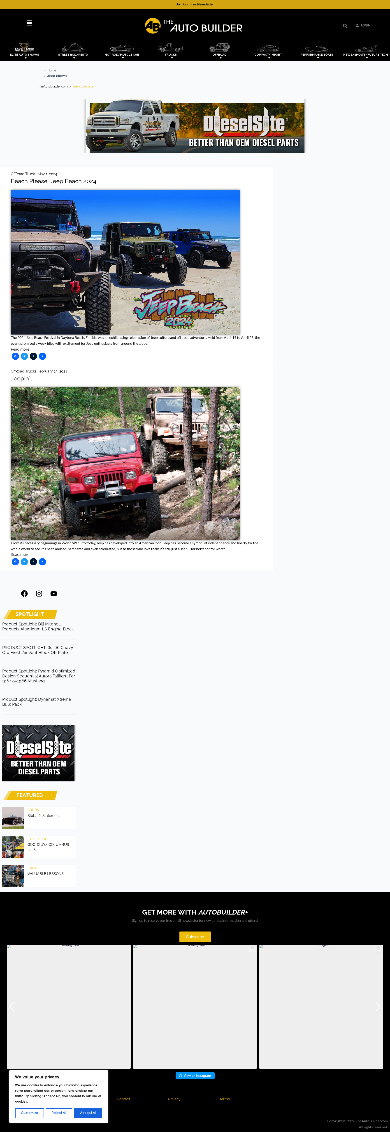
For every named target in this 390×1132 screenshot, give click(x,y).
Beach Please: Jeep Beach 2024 (53, 181)
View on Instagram (197, 1076)
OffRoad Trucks (24, 174)
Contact (123, 1099)
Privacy (174, 1099)
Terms (224, 1099)
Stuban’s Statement (44, 816)
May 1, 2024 (47, 174)
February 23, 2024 (52, 371)
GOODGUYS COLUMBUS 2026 (48, 847)
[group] (69, 1007)
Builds (33, 810)
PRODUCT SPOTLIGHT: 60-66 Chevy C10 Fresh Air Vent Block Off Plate (37, 650)
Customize (29, 1113)
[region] (58, 1096)
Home (51, 70)
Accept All (88, 1113)
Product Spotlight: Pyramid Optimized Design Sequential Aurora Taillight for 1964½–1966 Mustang (38, 676)
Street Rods (38, 839)
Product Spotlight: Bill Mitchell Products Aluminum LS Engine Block (38, 626)
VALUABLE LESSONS (46, 874)
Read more (20, 349)
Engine (33, 868)
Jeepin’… (21, 378)
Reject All (59, 1113)
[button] (29, 23)
